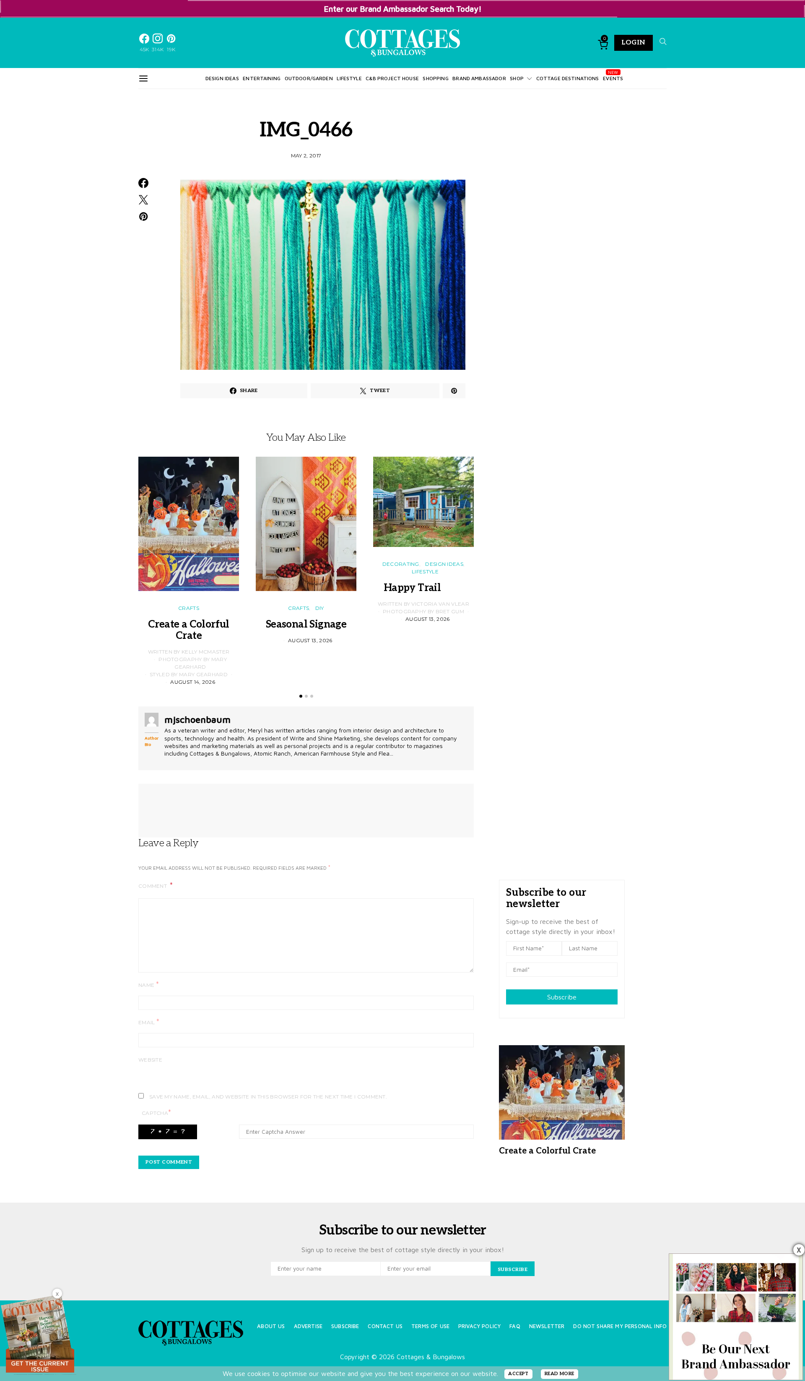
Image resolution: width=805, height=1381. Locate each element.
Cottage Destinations (567, 78)
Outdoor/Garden (309, 78)
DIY (319, 608)
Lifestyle (349, 78)
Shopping (435, 78)
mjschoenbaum (197, 719)
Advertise (308, 1326)
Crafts (188, 608)
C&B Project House (392, 78)
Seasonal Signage (306, 624)
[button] (301, 696)
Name (148, 985)
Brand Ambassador (479, 78)
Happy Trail (423, 588)
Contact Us (385, 1326)
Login (633, 43)
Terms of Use (430, 1326)
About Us (271, 1326)
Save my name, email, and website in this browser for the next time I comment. (268, 1096)
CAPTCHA (156, 1113)
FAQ (514, 1326)
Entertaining (261, 78)
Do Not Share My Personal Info (620, 1326)
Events (613, 78)
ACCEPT (518, 1373)
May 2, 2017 (306, 155)
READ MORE (559, 1373)
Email (148, 1022)
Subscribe (561, 997)
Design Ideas (222, 78)
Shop (517, 78)
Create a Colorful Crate (188, 630)
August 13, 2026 (310, 640)
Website (150, 1060)
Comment (153, 886)
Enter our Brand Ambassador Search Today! (403, 8)
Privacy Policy (479, 1326)
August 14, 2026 (192, 682)
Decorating (400, 564)
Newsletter (547, 1326)
